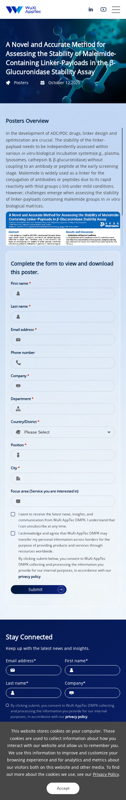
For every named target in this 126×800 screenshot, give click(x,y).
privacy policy (29, 576)
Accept (63, 788)
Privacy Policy (106, 774)
